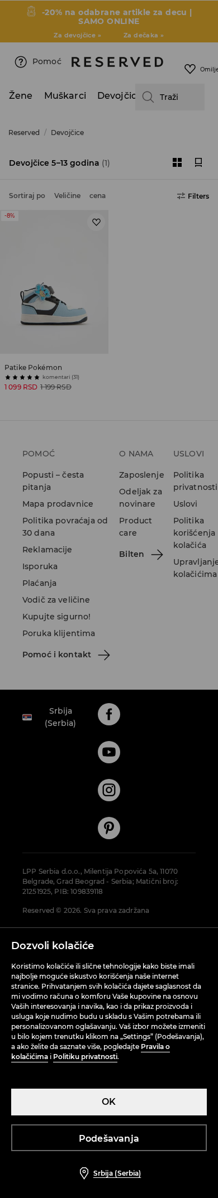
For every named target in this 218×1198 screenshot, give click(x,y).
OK (109, 1101)
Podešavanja (109, 1138)
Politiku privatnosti (85, 1056)
